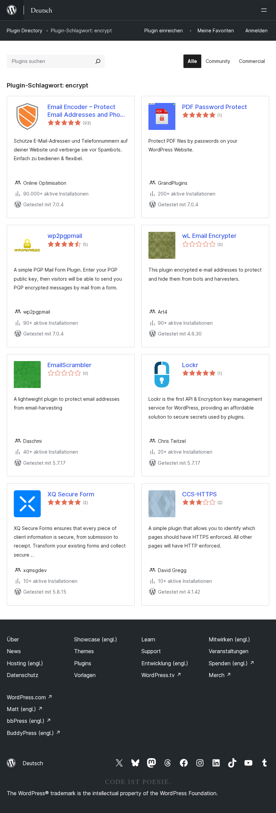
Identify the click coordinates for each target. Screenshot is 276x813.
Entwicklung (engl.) (164, 663)
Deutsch (33, 763)
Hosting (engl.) (25, 663)
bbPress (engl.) (29, 720)
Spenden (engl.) (231, 663)
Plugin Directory (24, 30)
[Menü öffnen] (265, 10)
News (14, 651)
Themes (84, 651)
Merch (220, 675)
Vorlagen (85, 675)
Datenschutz (22, 675)
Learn (148, 639)
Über (13, 639)
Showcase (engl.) (95, 639)
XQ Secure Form (70, 494)
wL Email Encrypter (209, 235)
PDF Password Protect (214, 106)
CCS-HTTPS (199, 494)
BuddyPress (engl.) (34, 733)
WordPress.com (30, 697)
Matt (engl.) (25, 709)
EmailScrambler (69, 364)
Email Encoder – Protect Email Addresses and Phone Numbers (87, 111)
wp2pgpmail (64, 235)
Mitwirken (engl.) (229, 639)
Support (151, 651)
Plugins (82, 663)
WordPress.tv (161, 675)
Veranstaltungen (228, 651)
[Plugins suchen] (98, 61)
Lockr (190, 364)
